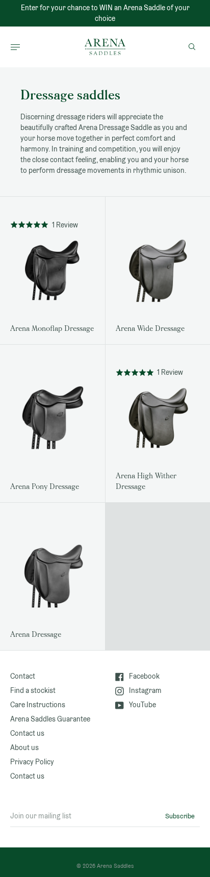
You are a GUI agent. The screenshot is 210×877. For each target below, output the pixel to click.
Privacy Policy (32, 761)
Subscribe (180, 816)
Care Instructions (37, 704)
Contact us (27, 733)
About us (24, 747)
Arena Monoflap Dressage (52, 328)
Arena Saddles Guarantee (50, 719)
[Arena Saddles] (105, 47)
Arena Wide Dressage (150, 328)
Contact (22, 676)
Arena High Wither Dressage (146, 481)
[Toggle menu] (15, 47)
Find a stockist (33, 690)
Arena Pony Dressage (44, 487)
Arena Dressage (35, 634)
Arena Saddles (115, 865)
